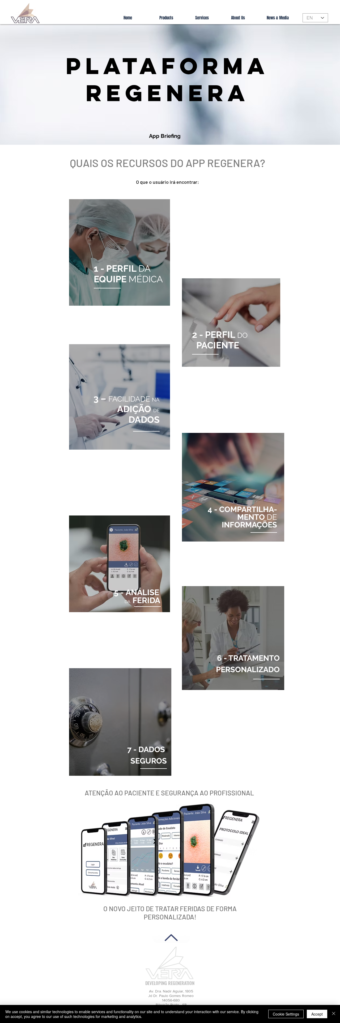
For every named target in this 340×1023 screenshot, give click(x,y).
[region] (119, 252)
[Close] (333, 1014)
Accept (317, 1014)
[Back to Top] (171, 937)
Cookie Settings (286, 1014)
